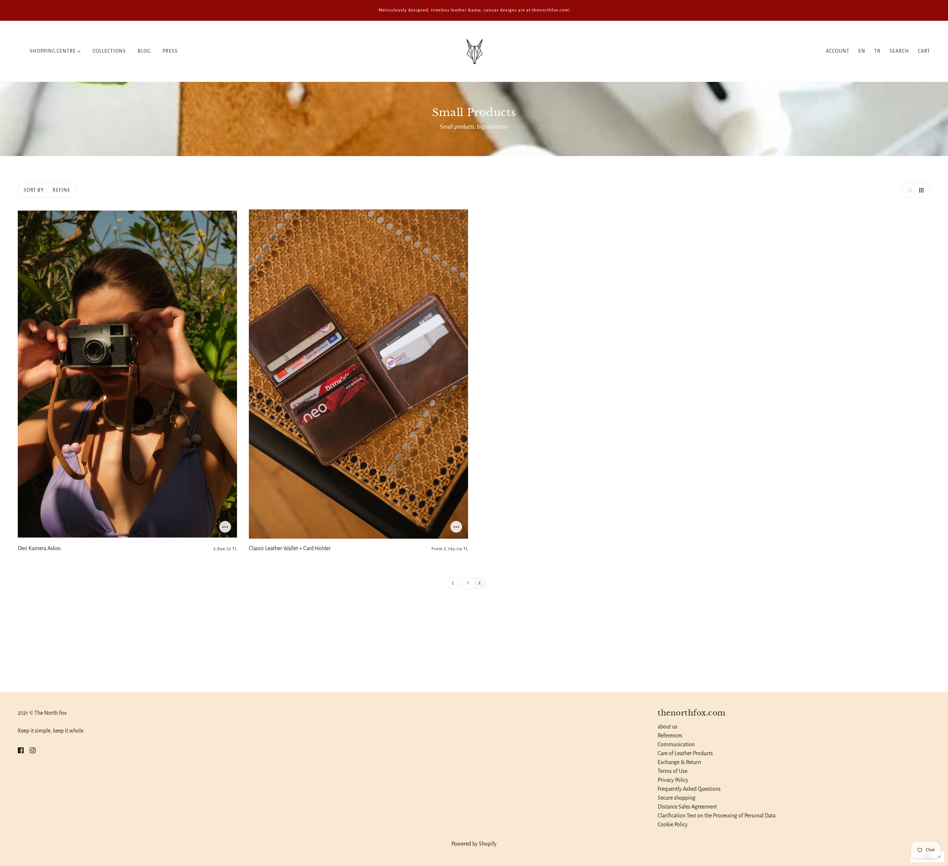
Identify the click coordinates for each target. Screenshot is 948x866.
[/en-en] (474, 51)
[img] (21, 750)
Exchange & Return (679, 762)
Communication (676, 744)
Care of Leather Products (685, 753)
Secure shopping (676, 798)
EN (861, 51)
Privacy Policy (673, 780)
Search (899, 51)
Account (837, 51)
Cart (924, 51)
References (670, 735)
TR (877, 51)
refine (61, 190)
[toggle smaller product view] (922, 190)
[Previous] (453, 583)
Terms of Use (672, 771)
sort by (34, 190)
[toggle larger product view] (908, 190)
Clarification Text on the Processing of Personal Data (716, 816)
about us (667, 727)
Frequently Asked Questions (689, 789)
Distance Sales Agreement (687, 807)
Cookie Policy (673, 824)
